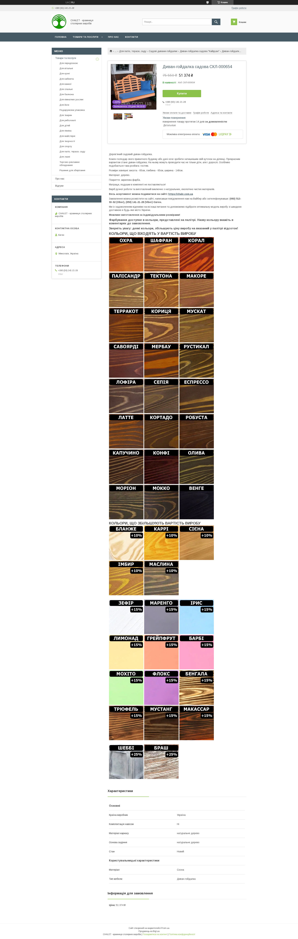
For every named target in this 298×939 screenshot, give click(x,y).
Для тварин (65, 115)
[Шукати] (216, 22)
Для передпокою (68, 63)
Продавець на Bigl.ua (149, 931)
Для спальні (66, 89)
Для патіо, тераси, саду (132, 51)
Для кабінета (66, 79)
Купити (182, 93)
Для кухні (64, 73)
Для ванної (65, 84)
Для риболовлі (67, 120)
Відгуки (59, 185)
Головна (60, 37)
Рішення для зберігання (72, 170)
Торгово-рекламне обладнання (69, 163)
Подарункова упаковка (72, 110)
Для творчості (67, 141)
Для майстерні (67, 136)
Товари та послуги (85, 37)
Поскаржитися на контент (155, 934)
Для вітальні (66, 68)
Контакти (131, 37)
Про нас (113, 37)
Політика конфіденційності (182, 934)
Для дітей (64, 125)
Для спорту (65, 146)
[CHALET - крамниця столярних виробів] (59, 28)
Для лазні (64, 156)
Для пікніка (65, 130)
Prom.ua (165, 928)
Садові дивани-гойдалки (163, 51)
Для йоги (64, 105)
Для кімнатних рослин (71, 99)
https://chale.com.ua (180, 194)
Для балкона (66, 94)
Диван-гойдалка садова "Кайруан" (199, 51)
